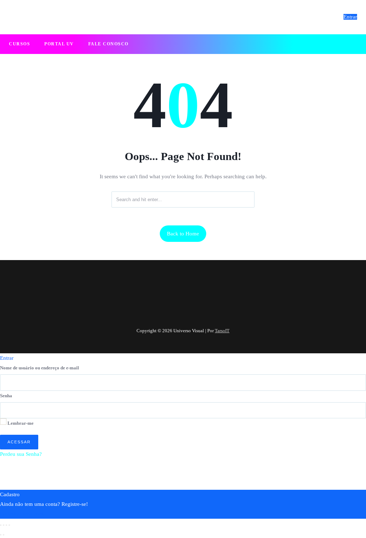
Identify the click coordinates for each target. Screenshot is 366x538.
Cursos (19, 43)
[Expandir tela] (3, 525)
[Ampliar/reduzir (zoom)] (0, 525)
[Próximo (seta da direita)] (3, 534)
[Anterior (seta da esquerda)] (0, 534)
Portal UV (59, 43)
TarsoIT (222, 330)
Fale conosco (108, 43)
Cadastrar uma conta (23, 514)
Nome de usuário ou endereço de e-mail (39, 367)
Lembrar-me (20, 423)
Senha (6, 395)
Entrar (350, 17)
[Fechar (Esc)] (9, 525)
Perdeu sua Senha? (21, 454)
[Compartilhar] (6, 525)
